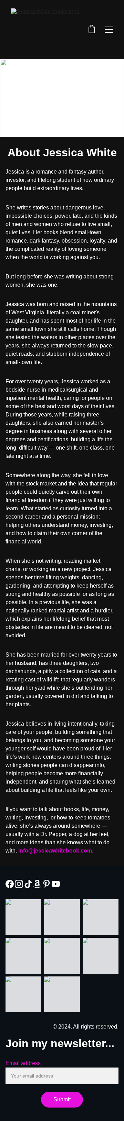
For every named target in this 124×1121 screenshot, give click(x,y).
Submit (62, 1099)
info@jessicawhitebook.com (55, 851)
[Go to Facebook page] (10, 884)
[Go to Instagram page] (19, 884)
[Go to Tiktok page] (28, 884)
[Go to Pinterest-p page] (46, 884)
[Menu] (109, 30)
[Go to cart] (91, 29)
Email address (23, 1063)
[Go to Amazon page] (37, 884)
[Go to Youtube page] (56, 884)
